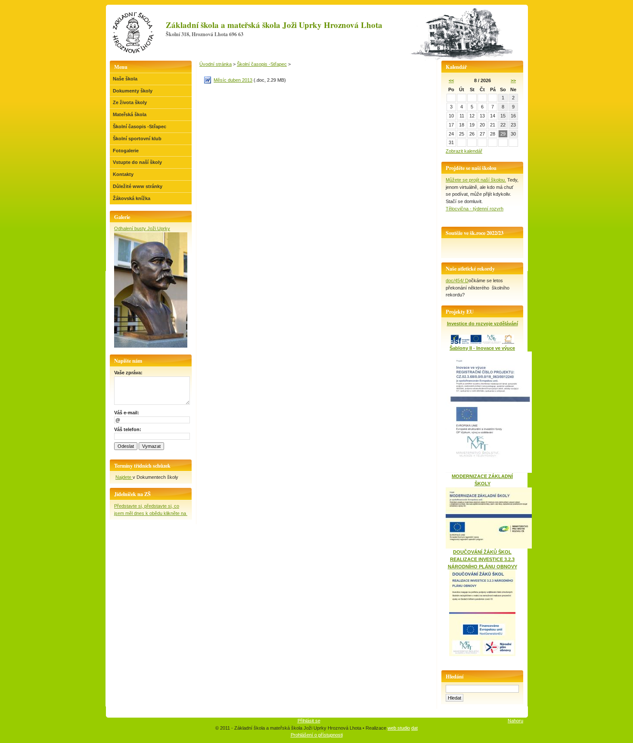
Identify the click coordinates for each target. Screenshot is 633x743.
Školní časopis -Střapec (139, 126)
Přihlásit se (309, 720)
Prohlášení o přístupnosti (317, 734)
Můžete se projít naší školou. (476, 179)
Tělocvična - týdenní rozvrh (474, 208)
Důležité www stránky (137, 186)
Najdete (124, 477)
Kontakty (123, 174)
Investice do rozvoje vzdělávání (482, 323)
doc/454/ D (457, 280)
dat (414, 728)
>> (513, 80)
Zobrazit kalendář (464, 151)
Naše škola (125, 78)
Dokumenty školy (132, 90)
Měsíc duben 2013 (233, 80)
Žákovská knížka (131, 198)
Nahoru (515, 720)
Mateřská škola (129, 114)
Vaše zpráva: (128, 372)
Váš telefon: (127, 429)
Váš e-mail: (126, 412)
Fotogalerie (126, 150)
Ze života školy (130, 102)
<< (451, 80)
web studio (399, 728)
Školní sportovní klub (137, 138)
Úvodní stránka (215, 64)
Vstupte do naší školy (137, 162)
